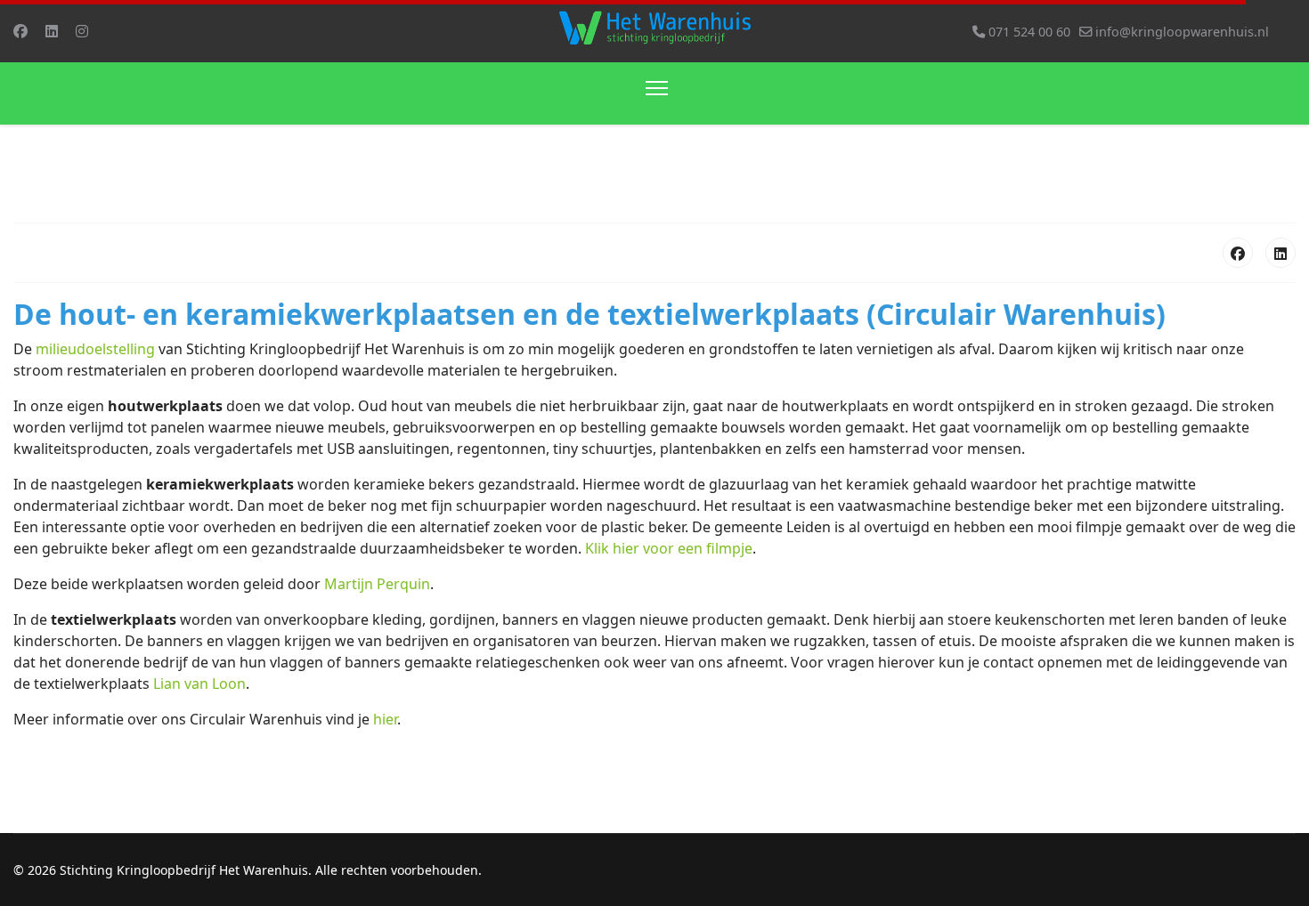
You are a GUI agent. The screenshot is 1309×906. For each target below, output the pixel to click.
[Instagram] (82, 31)
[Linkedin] (51, 31)
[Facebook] (20, 31)
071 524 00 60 (1029, 31)
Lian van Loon (199, 683)
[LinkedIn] (1280, 253)
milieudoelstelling (95, 349)
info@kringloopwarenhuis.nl (1182, 31)
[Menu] (657, 93)
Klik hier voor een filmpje (668, 548)
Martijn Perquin (377, 584)
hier (385, 719)
